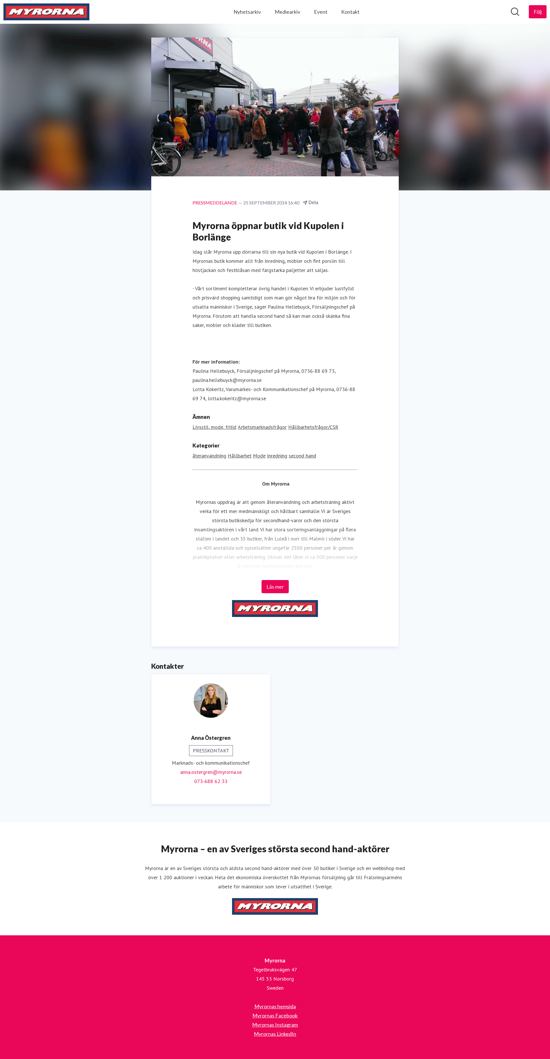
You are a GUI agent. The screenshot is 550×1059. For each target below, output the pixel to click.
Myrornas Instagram (275, 1024)
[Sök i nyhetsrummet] (515, 11)
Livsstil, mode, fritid (214, 427)
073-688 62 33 (210, 781)
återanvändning (209, 455)
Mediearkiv (287, 12)
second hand (302, 455)
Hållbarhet (240, 455)
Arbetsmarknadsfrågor (262, 427)
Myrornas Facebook (275, 1015)
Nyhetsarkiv (247, 12)
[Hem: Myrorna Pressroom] (46, 11)
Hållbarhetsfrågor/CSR (313, 427)
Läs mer (275, 586)
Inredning (277, 455)
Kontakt (350, 12)
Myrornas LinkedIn (275, 1034)
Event (320, 12)
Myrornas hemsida (275, 1006)
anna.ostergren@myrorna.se (211, 772)
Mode (259, 455)
